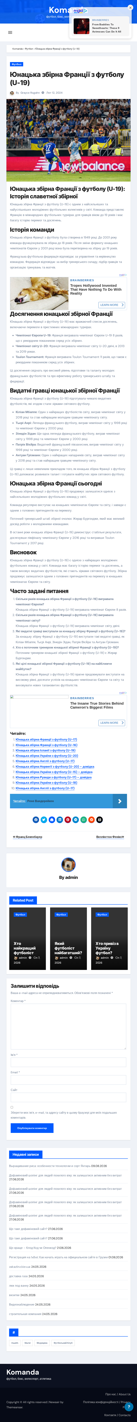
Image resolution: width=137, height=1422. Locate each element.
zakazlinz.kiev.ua (19, 1267)
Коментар (18, 1001)
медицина (42, 1343)
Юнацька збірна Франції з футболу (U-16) (46, 745)
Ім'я (14, 1055)
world (27, 1343)
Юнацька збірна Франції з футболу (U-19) (67, 78)
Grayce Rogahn (30, 93)
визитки (14, 1295)
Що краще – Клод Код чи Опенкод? (32, 1248)
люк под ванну (19, 1286)
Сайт (14, 1090)
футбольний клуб (63, 1343)
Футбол (16, 64)
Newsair (54, 1402)
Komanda (68, 10)
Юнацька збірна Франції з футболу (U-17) (46, 739)
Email (15, 1072)
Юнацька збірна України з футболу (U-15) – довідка (54, 772)
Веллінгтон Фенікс (109, 837)
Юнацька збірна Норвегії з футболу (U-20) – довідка (55, 767)
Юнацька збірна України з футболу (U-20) (47, 756)
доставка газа (18, 1276)
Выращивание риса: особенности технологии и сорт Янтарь (49, 1166)
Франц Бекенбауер (28, 837)
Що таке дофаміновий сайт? (28, 1229)
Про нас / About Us (118, 1394)
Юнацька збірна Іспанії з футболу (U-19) (45, 750)
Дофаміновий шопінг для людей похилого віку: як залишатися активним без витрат (65, 1175)
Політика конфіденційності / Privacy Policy (107, 1404)
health (14, 1343)
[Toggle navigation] (10, 32)
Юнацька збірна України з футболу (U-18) (46, 783)
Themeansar (14, 1407)
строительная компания (25, 1314)
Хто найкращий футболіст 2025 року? (25, 950)
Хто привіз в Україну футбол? (107, 948)
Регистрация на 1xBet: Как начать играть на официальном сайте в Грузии (58, 1257)
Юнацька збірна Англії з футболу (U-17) (45, 761)
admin (71, 877)
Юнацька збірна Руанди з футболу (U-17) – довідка (54, 777)
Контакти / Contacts (117, 1415)
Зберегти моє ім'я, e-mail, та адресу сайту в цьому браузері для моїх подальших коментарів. (64, 1115)
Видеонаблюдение (21, 1304)
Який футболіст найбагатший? (68, 948)
